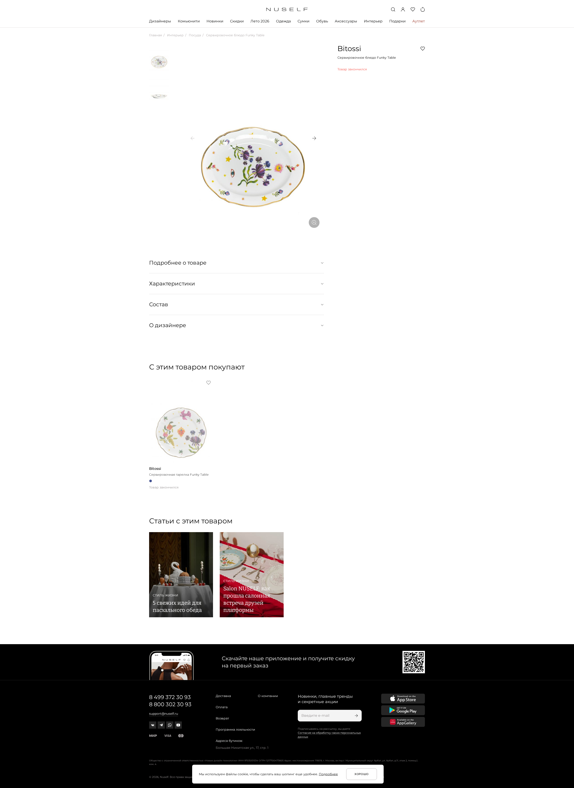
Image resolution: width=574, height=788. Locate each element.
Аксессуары (346, 21)
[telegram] (161, 725)
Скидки (237, 21)
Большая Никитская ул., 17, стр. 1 (242, 748)
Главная (155, 35)
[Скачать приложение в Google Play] (403, 710)
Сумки (303, 21)
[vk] (152, 725)
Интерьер (373, 21)
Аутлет (418, 21)
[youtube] (178, 725)
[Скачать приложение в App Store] (403, 699)
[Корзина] (422, 9)
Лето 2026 (259, 21)
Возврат (222, 718)
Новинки (215, 21)
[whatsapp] (169, 725)
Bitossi (349, 48)
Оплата (222, 707)
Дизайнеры (160, 21)
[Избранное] (413, 9)
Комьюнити (189, 21)
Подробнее (328, 774)
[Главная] (287, 9)
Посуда (194, 35)
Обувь (322, 21)
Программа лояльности (235, 730)
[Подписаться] (356, 715)
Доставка (223, 696)
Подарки (397, 21)
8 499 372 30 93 (170, 697)
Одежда (283, 21)
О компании (268, 696)
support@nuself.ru (163, 714)
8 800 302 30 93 (170, 704)
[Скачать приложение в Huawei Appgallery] (403, 722)
